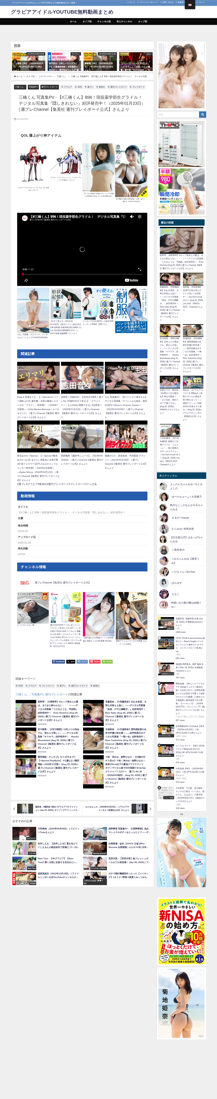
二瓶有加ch (178, 549)
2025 (80, 87)
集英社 (102, 87)
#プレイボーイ (77, 484)
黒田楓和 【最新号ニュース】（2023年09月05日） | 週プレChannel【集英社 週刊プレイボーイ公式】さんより (82, 460)
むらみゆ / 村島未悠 (183, 528)
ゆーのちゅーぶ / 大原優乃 (187, 496)
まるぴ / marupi (180, 517)
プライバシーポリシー (148, 2)
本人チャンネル (124, 21)
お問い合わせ (168, 2)
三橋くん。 (20, 87)
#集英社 (42, 484)
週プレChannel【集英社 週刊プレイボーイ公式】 (63, 582)
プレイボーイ (138, 87)
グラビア (68, 87)
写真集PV (33, 87)
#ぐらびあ (91, 484)
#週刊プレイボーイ (58, 484)
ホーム (132, 2)
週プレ (90, 87)
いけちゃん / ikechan (183, 571)
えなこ (175, 594)
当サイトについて (196, 2)
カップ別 (142, 21)
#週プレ (21, 484)
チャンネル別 (104, 21)
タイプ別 (87, 21)
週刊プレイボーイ (49, 87)
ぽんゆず (177, 583)
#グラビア (32, 484)
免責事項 (181, 2)
